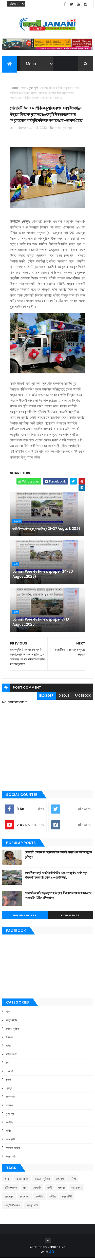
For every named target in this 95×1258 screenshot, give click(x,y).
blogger (46, 695)
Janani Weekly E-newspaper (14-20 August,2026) (42, 574)
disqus (64, 695)
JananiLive (56, 1247)
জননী (16, 564)
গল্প (7, 1063)
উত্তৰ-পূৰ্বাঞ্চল (12, 1029)
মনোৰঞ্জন (9, 1105)
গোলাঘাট (9, 1071)
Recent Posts (24, 915)
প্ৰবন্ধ (9, 1088)
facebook (83, 695)
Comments (70, 915)
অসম (23, 88)
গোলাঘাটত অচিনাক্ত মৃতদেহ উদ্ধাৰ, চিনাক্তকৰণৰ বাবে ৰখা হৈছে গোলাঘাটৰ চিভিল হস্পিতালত (58, 895)
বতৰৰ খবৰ (10, 1097)
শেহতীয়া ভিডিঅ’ (13, 1148)
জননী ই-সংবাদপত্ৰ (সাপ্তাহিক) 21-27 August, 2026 (46, 528)
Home (14, 88)
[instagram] (85, 4)
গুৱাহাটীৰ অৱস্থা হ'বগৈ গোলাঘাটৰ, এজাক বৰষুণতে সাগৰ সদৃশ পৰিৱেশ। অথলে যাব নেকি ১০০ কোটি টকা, (56, 875)
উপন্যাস (9, 1037)
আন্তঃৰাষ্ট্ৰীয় (11, 1020)
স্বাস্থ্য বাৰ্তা (10, 1156)
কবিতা (8, 1046)
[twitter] (71, 4)
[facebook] (65, 4)
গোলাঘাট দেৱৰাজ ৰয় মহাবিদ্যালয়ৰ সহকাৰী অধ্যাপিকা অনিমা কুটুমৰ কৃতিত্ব (58, 855)
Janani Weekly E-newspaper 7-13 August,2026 (40, 622)
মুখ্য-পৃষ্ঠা (33, 88)
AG (51, 1251)
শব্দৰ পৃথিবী (10, 1139)
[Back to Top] (48, 1240)
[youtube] (78, 4)
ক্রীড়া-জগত (11, 1054)
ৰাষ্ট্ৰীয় (8, 1131)
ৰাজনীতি (9, 1122)
